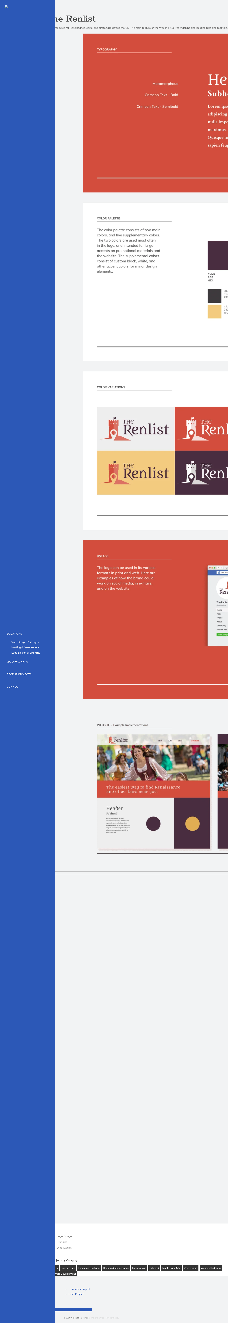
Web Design (190, 1267)
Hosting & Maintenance (116, 1267)
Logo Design (139, 1267)
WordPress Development (62, 1273)
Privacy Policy (112, 1317)
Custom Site (68, 1267)
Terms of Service (96, 1317)
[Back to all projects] (69, 1279)
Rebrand (154, 1267)
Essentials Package (89, 1267)
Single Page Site (171, 1267)
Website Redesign (211, 1267)
